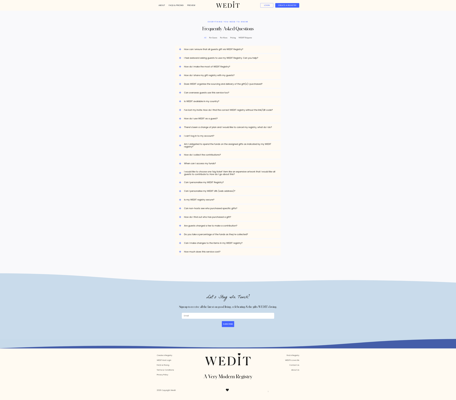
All (205, 38)
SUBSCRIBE (228, 324)
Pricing (233, 38)
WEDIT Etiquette (245, 38)
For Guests (213, 38)
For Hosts (223, 38)
